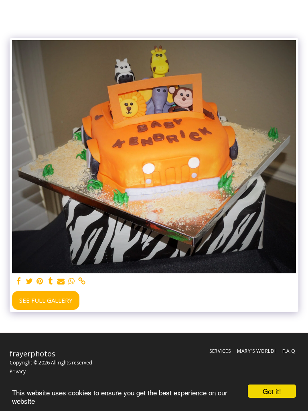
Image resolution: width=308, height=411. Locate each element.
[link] (82, 281)
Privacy (18, 371)
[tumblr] (50, 281)
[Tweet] (29, 281)
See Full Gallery (46, 300)
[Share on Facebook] (19, 281)
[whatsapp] (71, 281)
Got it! (272, 391)
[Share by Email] (61, 281)
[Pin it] (40, 281)
